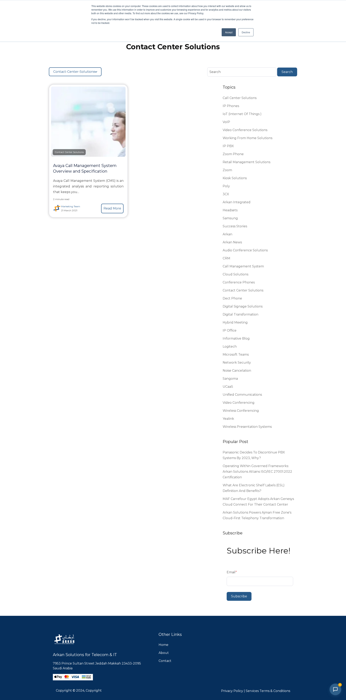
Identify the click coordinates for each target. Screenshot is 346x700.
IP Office (229, 330)
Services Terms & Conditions (268, 691)
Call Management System (243, 266)
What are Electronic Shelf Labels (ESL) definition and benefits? (254, 488)
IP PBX (228, 146)
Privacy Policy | (233, 691)
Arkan (227, 234)
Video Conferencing (238, 403)
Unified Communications (242, 395)
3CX (226, 194)
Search (287, 72)
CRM (226, 258)
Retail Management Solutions (246, 162)
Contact (165, 661)
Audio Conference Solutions (245, 250)
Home (163, 645)
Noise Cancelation (237, 370)
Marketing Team (70, 206)
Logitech (230, 346)
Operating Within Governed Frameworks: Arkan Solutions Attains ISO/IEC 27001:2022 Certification (257, 471)
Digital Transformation (240, 314)
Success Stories (235, 226)
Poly (226, 186)
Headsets (230, 210)
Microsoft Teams (236, 354)
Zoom (227, 170)
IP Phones (231, 106)
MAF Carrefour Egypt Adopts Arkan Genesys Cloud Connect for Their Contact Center (258, 501)
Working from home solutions (247, 138)
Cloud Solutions (235, 274)
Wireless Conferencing (241, 411)
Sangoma (230, 378)
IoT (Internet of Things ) (242, 114)
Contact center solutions (243, 290)
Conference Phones (239, 282)
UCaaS (228, 386)
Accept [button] (228, 32)
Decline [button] (246, 32)
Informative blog (236, 338)
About (164, 653)
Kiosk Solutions (235, 178)
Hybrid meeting (235, 322)
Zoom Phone (233, 154)
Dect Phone (232, 298)
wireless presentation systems (247, 427)
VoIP (226, 122)
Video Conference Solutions (245, 130)
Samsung (230, 218)
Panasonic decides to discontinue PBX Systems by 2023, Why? (254, 455)
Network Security (237, 362)
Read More (112, 208)
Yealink (228, 419)
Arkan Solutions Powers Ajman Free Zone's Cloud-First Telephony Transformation (257, 515)
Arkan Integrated (236, 202)
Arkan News (232, 242)
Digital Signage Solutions (243, 306)
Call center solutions (239, 98)
